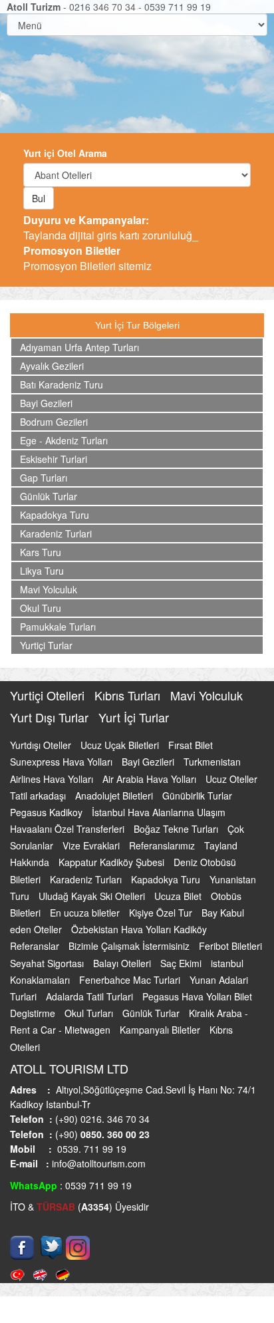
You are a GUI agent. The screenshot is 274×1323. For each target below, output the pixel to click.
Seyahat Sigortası (48, 963)
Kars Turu (40, 552)
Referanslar (36, 946)
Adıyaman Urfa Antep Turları (79, 347)
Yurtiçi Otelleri (49, 695)
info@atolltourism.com (97, 1163)
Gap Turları (43, 477)
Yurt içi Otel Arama (65, 153)
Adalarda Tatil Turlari (91, 996)
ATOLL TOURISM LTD (69, 1068)
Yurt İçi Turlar (133, 717)
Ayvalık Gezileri (52, 365)
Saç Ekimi (182, 963)
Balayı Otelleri (123, 963)
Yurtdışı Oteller (42, 745)
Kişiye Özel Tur (162, 912)
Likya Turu (42, 570)
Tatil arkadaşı (39, 795)
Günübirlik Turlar (197, 795)
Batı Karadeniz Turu (61, 384)
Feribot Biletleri (230, 946)
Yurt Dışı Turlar (51, 717)
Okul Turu (40, 608)
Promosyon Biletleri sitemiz (87, 258)
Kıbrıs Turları (129, 695)
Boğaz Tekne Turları (177, 828)
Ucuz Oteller (231, 779)
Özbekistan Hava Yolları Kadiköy (139, 929)
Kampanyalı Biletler (161, 1029)
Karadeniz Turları (87, 879)
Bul (38, 198)
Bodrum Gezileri (54, 421)
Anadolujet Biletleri (115, 795)
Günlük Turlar (48, 496)
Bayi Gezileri (46, 403)
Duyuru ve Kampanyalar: (86, 219)
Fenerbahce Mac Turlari (131, 979)
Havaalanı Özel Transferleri (68, 828)
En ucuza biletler (86, 912)
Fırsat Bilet (190, 745)
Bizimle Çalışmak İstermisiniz (130, 946)
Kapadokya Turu (54, 514)
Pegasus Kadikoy (47, 812)
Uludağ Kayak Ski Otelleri (93, 896)
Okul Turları (90, 1013)
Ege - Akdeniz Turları (64, 440)
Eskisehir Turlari (53, 459)
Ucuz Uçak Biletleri (121, 745)
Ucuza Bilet (179, 896)
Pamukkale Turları (58, 626)
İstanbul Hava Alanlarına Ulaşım (158, 812)
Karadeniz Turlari (56, 533)
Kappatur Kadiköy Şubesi (113, 862)
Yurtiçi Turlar (46, 645)
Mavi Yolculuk (48, 589)
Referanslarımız (163, 845)
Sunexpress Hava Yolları (62, 761)
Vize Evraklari (92, 845)
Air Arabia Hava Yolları (150, 779)
